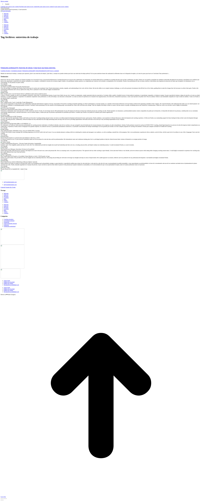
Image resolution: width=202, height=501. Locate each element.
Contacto (6, 202)
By (39, 70)
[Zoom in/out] (6, 498)
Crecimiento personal (16, 70)
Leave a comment (54, 70)
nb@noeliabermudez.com (10, 182)
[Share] (2, 498)
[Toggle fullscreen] (4, 498)
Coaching (6, 197)
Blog (5, 199)
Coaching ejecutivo (5, 70)
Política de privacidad (9, 282)
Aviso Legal (7, 280)
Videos (5, 200)
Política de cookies (8, 283)
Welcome (6, 193)
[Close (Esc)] (1, 498)
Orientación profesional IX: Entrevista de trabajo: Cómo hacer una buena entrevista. (28, 68)
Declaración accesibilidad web (11, 285)
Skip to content (4, 1)
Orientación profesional (28, 70)
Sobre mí (6, 195)
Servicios (6, 196)
